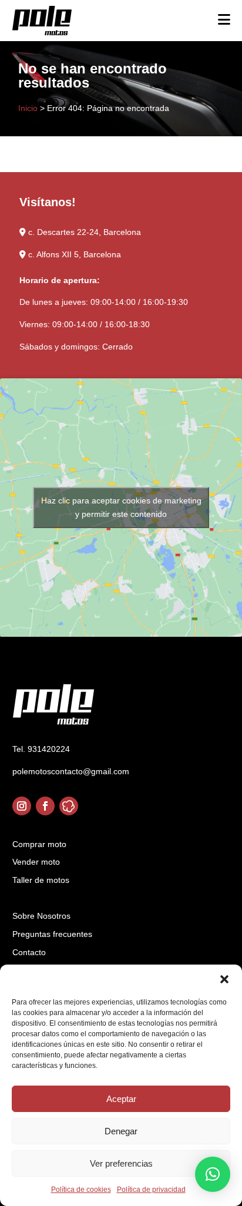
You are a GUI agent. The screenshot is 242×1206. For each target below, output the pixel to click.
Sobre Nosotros (41, 916)
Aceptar (121, 1099)
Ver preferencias (121, 1163)
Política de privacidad (151, 1189)
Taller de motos (40, 880)
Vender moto (36, 861)
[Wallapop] (68, 806)
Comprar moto (39, 844)
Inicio (28, 108)
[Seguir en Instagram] (21, 806)
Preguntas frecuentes (52, 934)
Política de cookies (81, 1189)
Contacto (29, 952)
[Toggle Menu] (224, 19)
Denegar (121, 1131)
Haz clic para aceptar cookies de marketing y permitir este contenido (121, 507)
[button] (224, 979)
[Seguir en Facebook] (45, 806)
